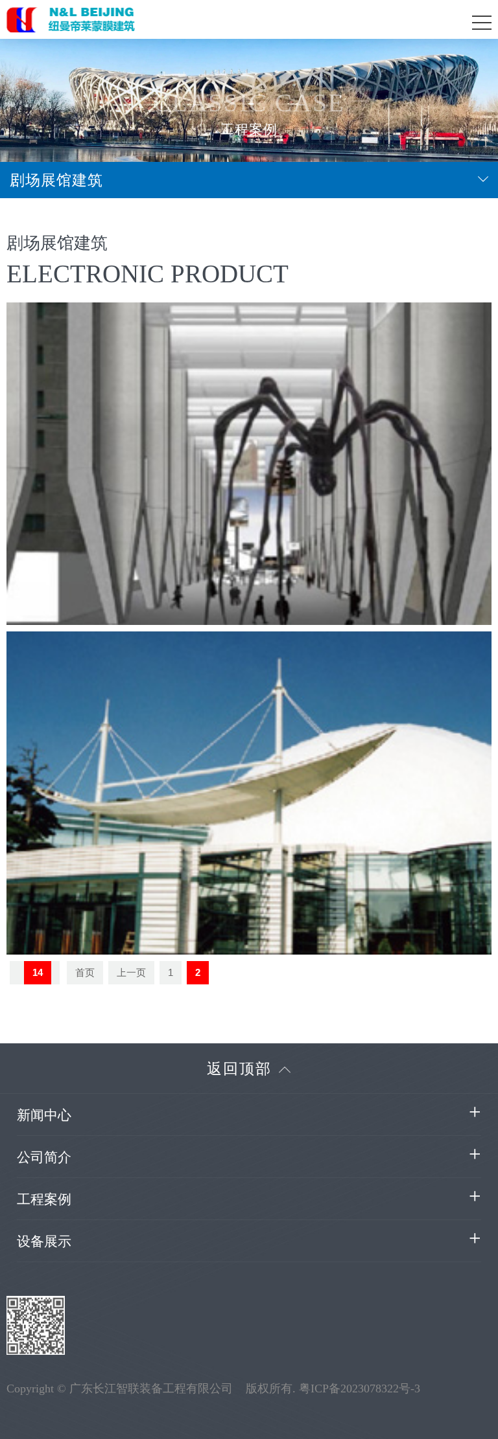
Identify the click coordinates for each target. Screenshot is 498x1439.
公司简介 (44, 1157)
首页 (85, 972)
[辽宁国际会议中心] (249, 793)
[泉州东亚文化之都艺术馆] (249, 464)
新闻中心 (44, 1114)
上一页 (131, 972)
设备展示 (44, 1241)
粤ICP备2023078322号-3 (359, 1388)
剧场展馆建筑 (56, 180)
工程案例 (44, 1199)
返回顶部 (239, 1068)
